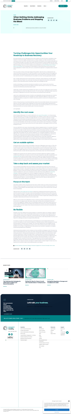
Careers (40, 338)
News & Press (53, 333)
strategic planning (17, 156)
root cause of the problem (42, 115)
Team (40, 333)
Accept (56, 409)
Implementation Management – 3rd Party (28, 335)
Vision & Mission (42, 330)
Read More (5, 286)
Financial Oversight (46, 245)
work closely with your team (26, 191)
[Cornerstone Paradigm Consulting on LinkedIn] (9, 334)
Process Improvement (25, 330)
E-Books (52, 330)
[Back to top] (67, 332)
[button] (68, 401)
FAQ (40, 347)
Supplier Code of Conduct (43, 344)
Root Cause (52, 245)
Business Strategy (27, 245)
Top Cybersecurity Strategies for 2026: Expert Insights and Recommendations (12, 283)
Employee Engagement (36, 245)
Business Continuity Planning (26, 338)
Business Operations (18, 245)
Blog (40, 335)
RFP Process (23, 333)
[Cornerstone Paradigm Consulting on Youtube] (12, 334)
